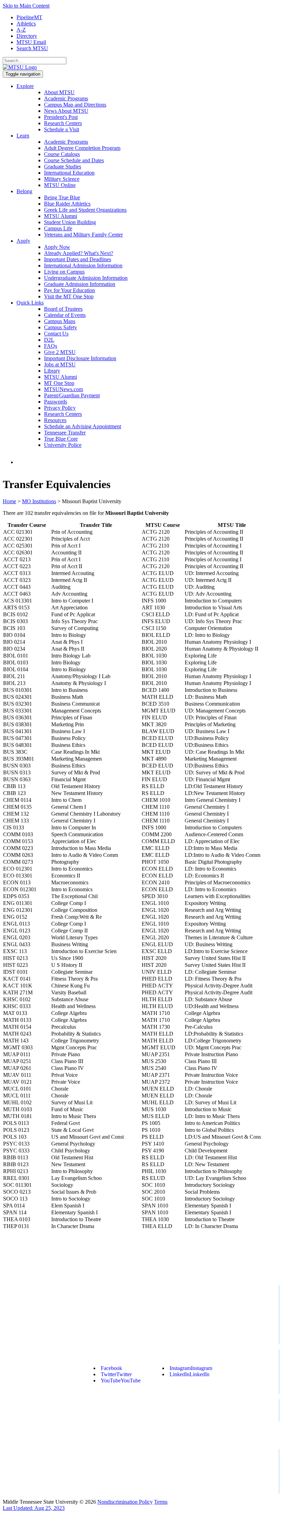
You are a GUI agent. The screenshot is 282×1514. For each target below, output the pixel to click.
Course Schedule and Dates (74, 160)
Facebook (111, 1368)
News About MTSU (66, 111)
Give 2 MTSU (60, 352)
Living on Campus (64, 272)
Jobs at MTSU (60, 364)
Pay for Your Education (69, 290)
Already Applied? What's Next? (78, 253)
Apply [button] (23, 241)
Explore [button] (25, 86)
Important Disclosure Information (80, 358)
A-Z (21, 30)
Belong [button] (24, 191)
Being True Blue (62, 197)
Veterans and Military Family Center (83, 234)
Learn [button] (23, 136)
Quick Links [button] (30, 303)
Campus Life (58, 228)
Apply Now (57, 247)
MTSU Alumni (60, 216)
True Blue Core (61, 439)
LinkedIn (189, 1374)
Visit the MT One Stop (69, 296)
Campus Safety (60, 327)
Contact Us (56, 333)
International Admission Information (83, 265)
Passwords (55, 402)
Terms (160, 1502)
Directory (27, 36)
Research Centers (63, 123)
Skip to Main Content (26, 6)
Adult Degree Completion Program (82, 148)
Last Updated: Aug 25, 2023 (34, 1508)
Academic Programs (66, 98)
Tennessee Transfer (65, 432)
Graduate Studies (62, 166)
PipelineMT (29, 17)
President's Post (61, 117)
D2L (49, 340)
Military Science (61, 179)
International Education (69, 173)
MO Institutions (39, 501)
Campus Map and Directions (75, 105)
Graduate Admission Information (79, 284)
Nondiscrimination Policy (125, 1502)
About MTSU (59, 92)
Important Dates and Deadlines (77, 259)
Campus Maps (59, 321)
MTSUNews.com (63, 389)
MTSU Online (60, 185)
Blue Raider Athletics (67, 204)
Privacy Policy (60, 408)
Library (52, 371)
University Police (63, 445)
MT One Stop (59, 383)
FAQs (50, 346)
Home (9, 501)
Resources (55, 420)
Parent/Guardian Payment (72, 395)
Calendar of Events (65, 315)
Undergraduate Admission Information (86, 278)
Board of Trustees (63, 309)
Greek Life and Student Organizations (85, 210)
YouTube (121, 1380)
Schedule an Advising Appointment (82, 426)
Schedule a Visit (61, 129)
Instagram (191, 1368)
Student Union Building (70, 222)
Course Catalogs (62, 154)
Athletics (26, 23)
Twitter (116, 1374)
